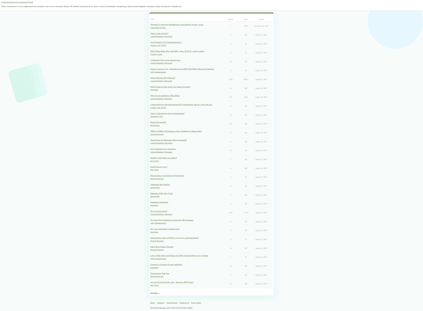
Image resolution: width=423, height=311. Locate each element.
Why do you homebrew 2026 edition (165, 96)
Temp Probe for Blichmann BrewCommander (168, 140)
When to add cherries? (159, 33)
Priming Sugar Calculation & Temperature (167, 176)
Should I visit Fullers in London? (163, 158)
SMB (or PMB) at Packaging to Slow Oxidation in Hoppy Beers (176, 131)
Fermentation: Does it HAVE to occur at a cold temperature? (174, 238)
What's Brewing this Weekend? (162, 78)
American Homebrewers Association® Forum (17, 2)
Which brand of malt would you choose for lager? (170, 87)
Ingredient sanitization (159, 202)
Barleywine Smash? (158, 122)
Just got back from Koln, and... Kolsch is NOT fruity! (172, 282)
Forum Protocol (171, 303)
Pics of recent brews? (158, 211)
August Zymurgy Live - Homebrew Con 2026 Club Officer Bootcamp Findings (182, 69)
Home (152, 303)
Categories (160, 303)
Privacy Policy (196, 303)
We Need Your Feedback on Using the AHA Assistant (171, 220)
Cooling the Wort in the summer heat (165, 60)
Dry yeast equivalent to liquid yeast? (165, 229)
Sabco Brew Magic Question (161, 247)
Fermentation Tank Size (159, 273)
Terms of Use (184, 303)
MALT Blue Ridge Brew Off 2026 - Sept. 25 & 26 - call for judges (177, 51)
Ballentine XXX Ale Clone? (161, 193)
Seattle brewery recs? (158, 167)
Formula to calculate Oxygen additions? (166, 264)
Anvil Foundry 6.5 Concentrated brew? (166, 42)
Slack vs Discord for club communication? (167, 113)
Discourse (162, 308)
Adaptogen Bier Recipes (160, 184)
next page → (155, 293)
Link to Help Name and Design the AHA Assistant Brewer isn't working (179, 255)
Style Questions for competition (163, 149)
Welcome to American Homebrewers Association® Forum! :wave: (177, 24)
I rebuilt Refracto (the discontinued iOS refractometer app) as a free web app (181, 104)
